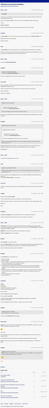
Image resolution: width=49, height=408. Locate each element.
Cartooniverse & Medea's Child (7, 379)
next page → (3, 366)
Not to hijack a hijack (5, 375)
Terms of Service (18, 403)
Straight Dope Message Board (6, 1)
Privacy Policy (25, 403)
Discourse (7, 406)
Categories (6, 403)
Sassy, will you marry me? (6, 395)
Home (2, 403)
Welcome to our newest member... (12, 4)
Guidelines (11, 403)
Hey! (2, 391)
